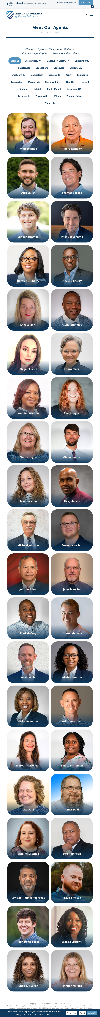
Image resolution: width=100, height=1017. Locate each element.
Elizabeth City (82, 60)
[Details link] (28, 144)
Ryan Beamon (28, 148)
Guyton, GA (76, 67)
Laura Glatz (71, 369)
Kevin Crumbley (72, 325)
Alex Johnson (72, 501)
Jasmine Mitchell (28, 853)
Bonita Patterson (72, 765)
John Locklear (28, 589)
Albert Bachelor (72, 148)
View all (15, 60)
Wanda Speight (72, 941)
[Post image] (28, 133)
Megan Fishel (28, 369)
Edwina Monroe (72, 677)
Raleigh (37, 89)
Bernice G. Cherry (28, 281)
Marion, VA (34, 82)
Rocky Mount (54, 89)
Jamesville (54, 75)
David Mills (28, 677)
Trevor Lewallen (71, 545)
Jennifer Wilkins (71, 985)
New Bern (71, 82)
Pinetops (23, 89)
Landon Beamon (28, 236)
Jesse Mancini (72, 589)
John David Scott (28, 941)
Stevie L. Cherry (72, 281)
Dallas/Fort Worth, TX (58, 60)
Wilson (57, 96)
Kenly (68, 75)
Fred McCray (28, 633)
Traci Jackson (28, 501)
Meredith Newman (28, 765)
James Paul (72, 809)
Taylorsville (24, 96)
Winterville (50, 103)
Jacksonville (18, 75)
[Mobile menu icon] (91, 14)
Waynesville (41, 96)
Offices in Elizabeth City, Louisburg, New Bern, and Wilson (27, 4)
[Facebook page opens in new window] (92, 6)
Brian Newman (71, 721)
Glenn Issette (71, 457)
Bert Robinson (72, 853)
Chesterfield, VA (33, 60)
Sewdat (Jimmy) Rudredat (28, 897)
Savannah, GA (74, 89)
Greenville (59, 67)
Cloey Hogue (72, 413)
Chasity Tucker (28, 985)
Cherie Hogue (28, 457)
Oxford (85, 82)
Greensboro (42, 67)
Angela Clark (28, 325)
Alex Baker (28, 192)
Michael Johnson (28, 545)
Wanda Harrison (28, 413)
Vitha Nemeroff (28, 721)
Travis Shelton (71, 897)
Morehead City (52, 82)
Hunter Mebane (72, 633)
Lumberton (16, 82)
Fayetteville (24, 67)
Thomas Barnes (72, 192)
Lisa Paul (28, 809)
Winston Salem (74, 96)
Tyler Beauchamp (71, 236)
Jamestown (37, 75)
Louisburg (82, 75)
